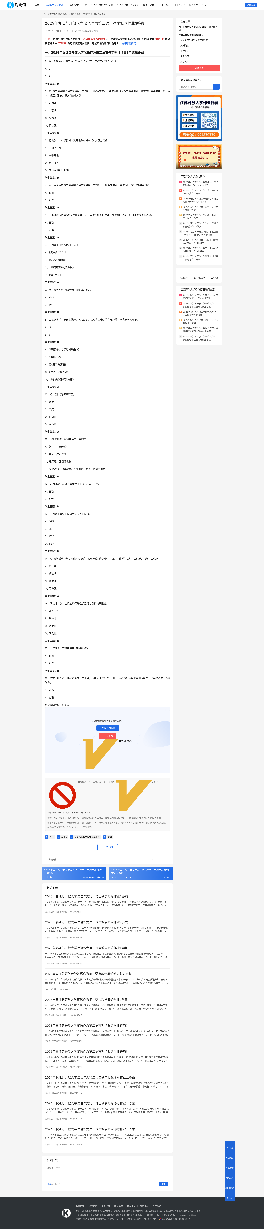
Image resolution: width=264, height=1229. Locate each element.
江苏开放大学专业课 (53, 5)
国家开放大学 (149, 5)
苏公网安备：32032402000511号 (176, 1219)
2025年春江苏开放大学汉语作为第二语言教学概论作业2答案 (86, 1000)
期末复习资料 (50, 989)
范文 (204, 5)
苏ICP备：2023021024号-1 (147, 1219)
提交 (163, 1184)
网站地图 (118, 1206)
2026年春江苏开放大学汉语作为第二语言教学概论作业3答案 (86, 896)
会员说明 (105, 1206)
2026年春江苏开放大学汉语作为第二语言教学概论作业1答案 (86, 948)
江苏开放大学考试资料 (128, 5)
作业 (51, 837)
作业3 (64, 837)
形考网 (86, 1219)
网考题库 (193, 5)
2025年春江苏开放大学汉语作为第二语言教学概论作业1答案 (86, 1026)
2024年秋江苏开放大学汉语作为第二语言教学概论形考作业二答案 (90, 1103)
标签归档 (93, 1206)
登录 (49, 1184)
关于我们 (157, 1206)
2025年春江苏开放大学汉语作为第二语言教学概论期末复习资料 (88, 974)
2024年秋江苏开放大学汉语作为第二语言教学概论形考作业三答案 (90, 1077)
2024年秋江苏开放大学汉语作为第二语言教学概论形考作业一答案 (90, 1129)
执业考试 (178, 5)
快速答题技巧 (128, 43)
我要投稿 (251, 5)
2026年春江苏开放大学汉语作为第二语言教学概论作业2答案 (86, 922)
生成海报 (52, 859)
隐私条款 (144, 1206)
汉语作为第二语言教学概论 (85, 30)
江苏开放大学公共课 (77, 5)
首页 (37, 5)
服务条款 (131, 1206)
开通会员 (108, 736)
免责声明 (80, 1206)
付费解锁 (107, 728)
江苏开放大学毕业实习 (102, 5)
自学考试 (165, 5)
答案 (109, 837)
